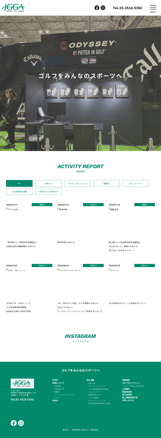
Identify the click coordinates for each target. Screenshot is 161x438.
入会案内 (126, 389)
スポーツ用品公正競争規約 (134, 386)
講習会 (106, 183)
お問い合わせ (128, 400)
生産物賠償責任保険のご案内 (99, 403)
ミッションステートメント (64, 394)
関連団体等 (127, 391)
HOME (55, 380)
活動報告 (126, 380)
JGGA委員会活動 (19, 191)
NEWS (55, 400)
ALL (19, 183)
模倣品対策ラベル (95, 395)
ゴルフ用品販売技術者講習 (98, 389)
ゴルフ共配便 (93, 397)
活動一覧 (91, 383)
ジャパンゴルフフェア (77, 183)
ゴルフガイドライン (131, 382)
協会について (58, 382)
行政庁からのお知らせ (48, 191)
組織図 (56, 392)
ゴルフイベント (136, 183)
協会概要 (57, 386)
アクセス (57, 397)
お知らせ (48, 183)
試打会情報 (127, 394)
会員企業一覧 (59, 389)
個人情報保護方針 (130, 397)
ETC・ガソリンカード (96, 400)
